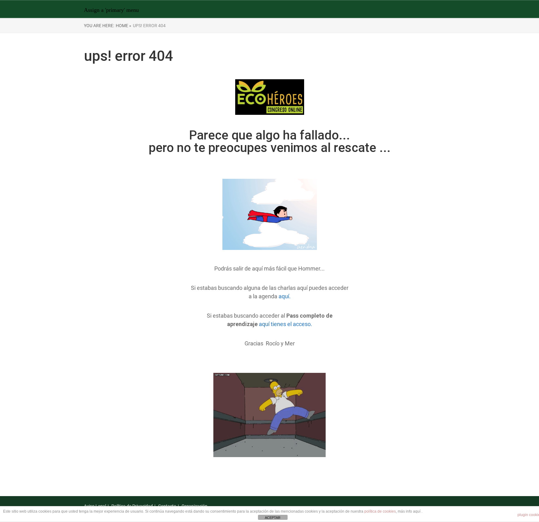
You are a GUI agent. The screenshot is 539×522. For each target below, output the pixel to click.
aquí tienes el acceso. (285, 324)
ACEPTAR (272, 518)
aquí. (285, 296)
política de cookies (380, 511)
